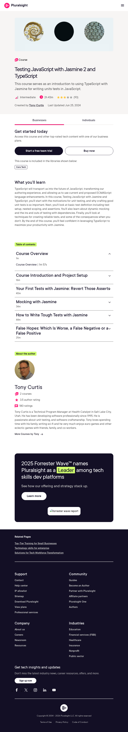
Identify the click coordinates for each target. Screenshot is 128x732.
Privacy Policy (62, 722)
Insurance (74, 645)
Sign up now (25, 680)
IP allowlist (21, 591)
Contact (19, 580)
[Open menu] (122, 6)
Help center (21, 585)
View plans (21, 607)
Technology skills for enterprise (32, 548)
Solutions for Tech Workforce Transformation (39, 552)
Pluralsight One (77, 601)
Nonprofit (74, 651)
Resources (20, 645)
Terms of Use (46, 722)
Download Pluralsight (26, 601)
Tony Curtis (36, 105)
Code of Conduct (80, 722)
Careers (19, 634)
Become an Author (79, 585)
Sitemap (19, 596)
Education (74, 629)
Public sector (76, 656)
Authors (73, 607)
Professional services (26, 612)
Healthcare (75, 640)
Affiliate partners (78, 596)
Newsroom (20, 640)
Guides (73, 580)
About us (20, 629)
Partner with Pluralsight (82, 591)
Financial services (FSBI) (82, 634)
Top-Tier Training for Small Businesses (36, 543)
